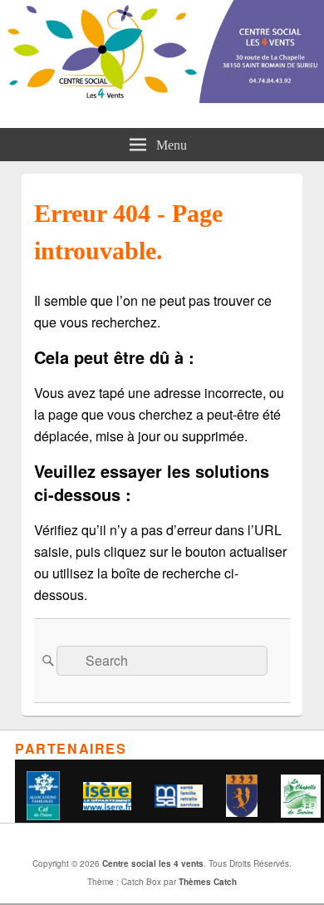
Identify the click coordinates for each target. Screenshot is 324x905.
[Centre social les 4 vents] (162, 97)
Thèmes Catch (208, 882)
